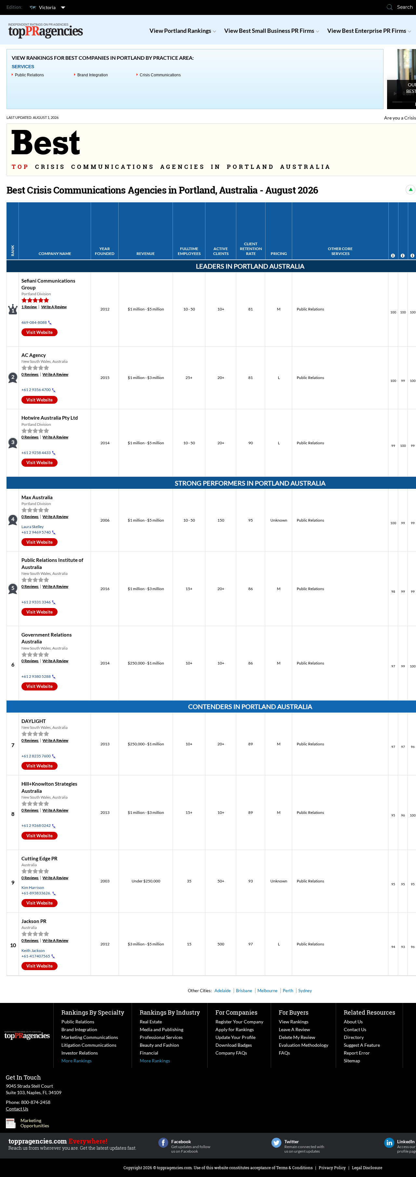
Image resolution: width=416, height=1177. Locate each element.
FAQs (284, 1053)
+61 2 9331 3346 (36, 602)
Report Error (357, 1053)
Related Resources (369, 1012)
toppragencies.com (174, 1167)
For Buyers (293, 1012)
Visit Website (39, 332)
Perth (288, 990)
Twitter (276, 1143)
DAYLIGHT (33, 721)
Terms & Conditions (294, 1167)
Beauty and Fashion (159, 1045)
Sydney (305, 990)
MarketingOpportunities (34, 1123)
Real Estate (151, 1021)
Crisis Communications (160, 75)
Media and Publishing (161, 1029)
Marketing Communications (89, 1037)
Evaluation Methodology (303, 1045)
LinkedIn (389, 1143)
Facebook (163, 1143)
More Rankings (76, 1060)
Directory (354, 1037)
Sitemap (352, 1060)
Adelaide (222, 990)
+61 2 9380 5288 (36, 676)
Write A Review (54, 306)
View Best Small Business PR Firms (269, 30)
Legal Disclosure (367, 1167)
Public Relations (29, 75)
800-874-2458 (35, 1102)
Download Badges (233, 1045)
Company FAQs (231, 1053)
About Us (353, 1021)
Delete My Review (297, 1037)
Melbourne (267, 990)
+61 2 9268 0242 (36, 825)
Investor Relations (79, 1053)
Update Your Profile (235, 1037)
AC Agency (33, 355)
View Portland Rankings (180, 30)
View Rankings (293, 1021)
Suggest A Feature (362, 1045)
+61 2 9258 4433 (36, 452)
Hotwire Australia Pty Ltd (49, 418)
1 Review (29, 306)
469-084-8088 (34, 322)
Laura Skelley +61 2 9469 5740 (36, 529)
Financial (149, 1053)
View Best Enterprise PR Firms (366, 30)
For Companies (236, 1012)
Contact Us (355, 1029)
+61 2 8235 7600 (36, 755)
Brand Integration (92, 75)
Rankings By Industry (170, 1012)
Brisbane (244, 990)
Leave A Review (294, 1029)
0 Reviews (30, 374)
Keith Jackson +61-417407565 (35, 953)
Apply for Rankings (234, 1029)
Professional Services (161, 1037)
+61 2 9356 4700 (36, 389)
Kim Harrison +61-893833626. (36, 890)
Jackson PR (33, 921)
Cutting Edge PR (39, 858)
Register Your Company (239, 1021)
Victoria (47, 7)
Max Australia (37, 497)
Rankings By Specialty (92, 1012)
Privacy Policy (332, 1167)
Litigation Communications (88, 1045)
